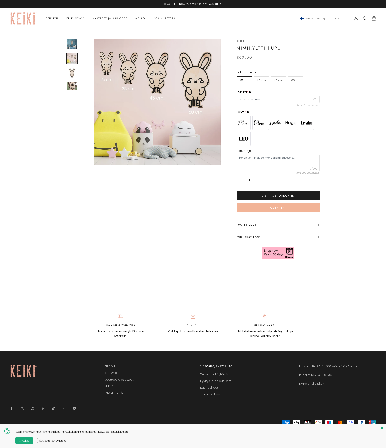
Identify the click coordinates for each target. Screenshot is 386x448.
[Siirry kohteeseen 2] (72, 58)
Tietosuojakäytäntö (214, 374)
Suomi (339, 18)
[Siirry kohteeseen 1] (72, 44)
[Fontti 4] (291, 123)
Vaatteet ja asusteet (110, 18)
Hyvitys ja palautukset (215, 381)
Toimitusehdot (210, 394)
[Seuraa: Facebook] (12, 408)
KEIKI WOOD (75, 18)
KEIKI (240, 41)
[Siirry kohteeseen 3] (72, 73)
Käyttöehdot (209, 388)
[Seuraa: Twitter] (22, 408)
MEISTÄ (140, 18)
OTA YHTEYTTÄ (165, 18)
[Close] (382, 428)
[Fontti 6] (244, 139)
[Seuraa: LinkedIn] (64, 408)
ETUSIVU (52, 18)
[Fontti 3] (275, 123)
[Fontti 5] (307, 123)
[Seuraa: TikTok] (53, 408)
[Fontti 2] (259, 123)
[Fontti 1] (244, 123)
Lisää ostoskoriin (278, 196)
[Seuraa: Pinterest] (43, 408)
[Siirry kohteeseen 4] (72, 86)
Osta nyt (278, 208)
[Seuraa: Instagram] (33, 408)
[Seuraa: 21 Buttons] (74, 408)
